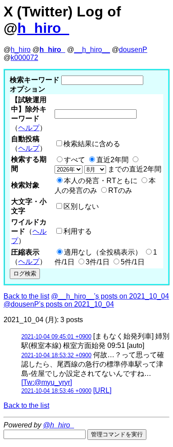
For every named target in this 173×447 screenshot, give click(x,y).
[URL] (102, 390)
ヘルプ (28, 128)
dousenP (133, 49)
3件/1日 (98, 262)
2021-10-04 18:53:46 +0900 (56, 390)
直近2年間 (112, 160)
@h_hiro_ (58, 425)
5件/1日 (133, 262)
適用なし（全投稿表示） (103, 252)
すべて (74, 160)
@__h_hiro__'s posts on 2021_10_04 (110, 296)
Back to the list (26, 296)
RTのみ (120, 190)
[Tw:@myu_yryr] (46, 382)
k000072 (24, 57)
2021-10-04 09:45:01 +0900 (56, 336)
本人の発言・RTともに (101, 180)
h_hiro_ (43, 28)
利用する (77, 231)
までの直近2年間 (133, 169)
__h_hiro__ (92, 49)
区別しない (81, 206)
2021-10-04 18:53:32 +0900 (56, 355)
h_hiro (21, 49)
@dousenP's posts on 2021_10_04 (59, 304)
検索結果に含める (91, 144)
